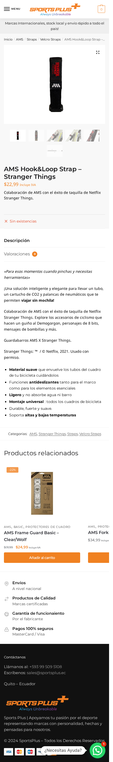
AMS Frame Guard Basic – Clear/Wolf (31, 536)
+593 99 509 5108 (45, 666)
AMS (19, 39)
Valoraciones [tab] (20, 253)
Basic (19, 527)
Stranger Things (52, 434)
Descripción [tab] (17, 240)
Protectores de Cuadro (47, 527)
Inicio (8, 39)
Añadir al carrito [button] (42, 557)
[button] (98, 52)
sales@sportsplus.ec (46, 672)
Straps (32, 39)
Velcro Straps (50, 39)
